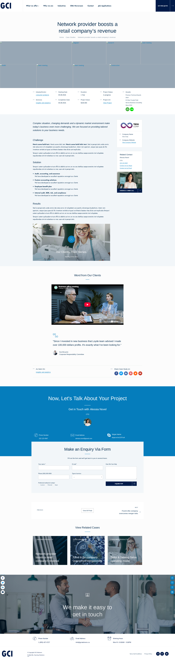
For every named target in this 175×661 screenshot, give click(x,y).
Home (61, 37)
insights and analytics (43, 103)
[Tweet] (121, 373)
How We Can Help (111, 464)
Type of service (76, 473)
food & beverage (80, 539)
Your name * (42, 464)
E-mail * (74, 464)
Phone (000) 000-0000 (44, 473)
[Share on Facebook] (116, 373)
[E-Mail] (140, 373)
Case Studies (70, 37)
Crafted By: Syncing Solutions (35, 655)
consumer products (42, 95)
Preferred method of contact (46, 483)
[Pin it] (131, 373)
